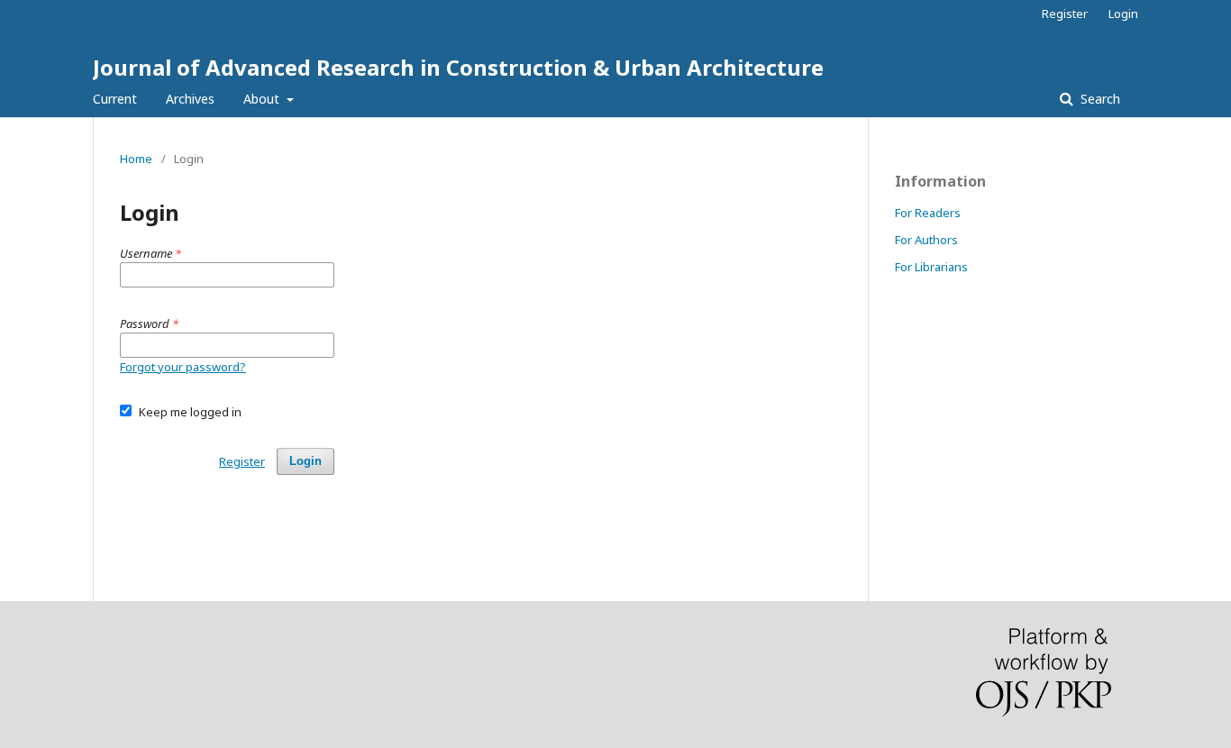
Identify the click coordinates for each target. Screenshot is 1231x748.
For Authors (926, 240)
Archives (190, 98)
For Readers (928, 213)
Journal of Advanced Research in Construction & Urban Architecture (458, 67)
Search (1098, 98)
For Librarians (931, 267)
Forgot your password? (183, 367)
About (263, 98)
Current (115, 98)
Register (1065, 13)
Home (136, 159)
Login (1123, 13)
